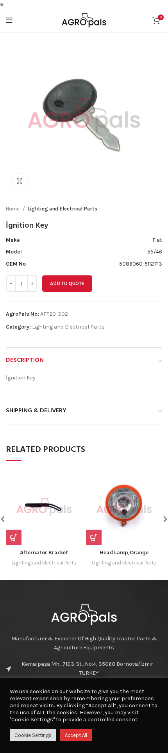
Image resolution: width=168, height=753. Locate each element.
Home (13, 209)
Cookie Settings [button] (33, 735)
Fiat (157, 240)
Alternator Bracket (44, 552)
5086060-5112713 (140, 264)
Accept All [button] (76, 735)
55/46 (154, 251)
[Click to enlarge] (19, 181)
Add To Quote (67, 283)
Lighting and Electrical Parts (62, 209)
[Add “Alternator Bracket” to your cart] (13, 537)
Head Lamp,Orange (124, 552)
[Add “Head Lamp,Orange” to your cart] (94, 537)
